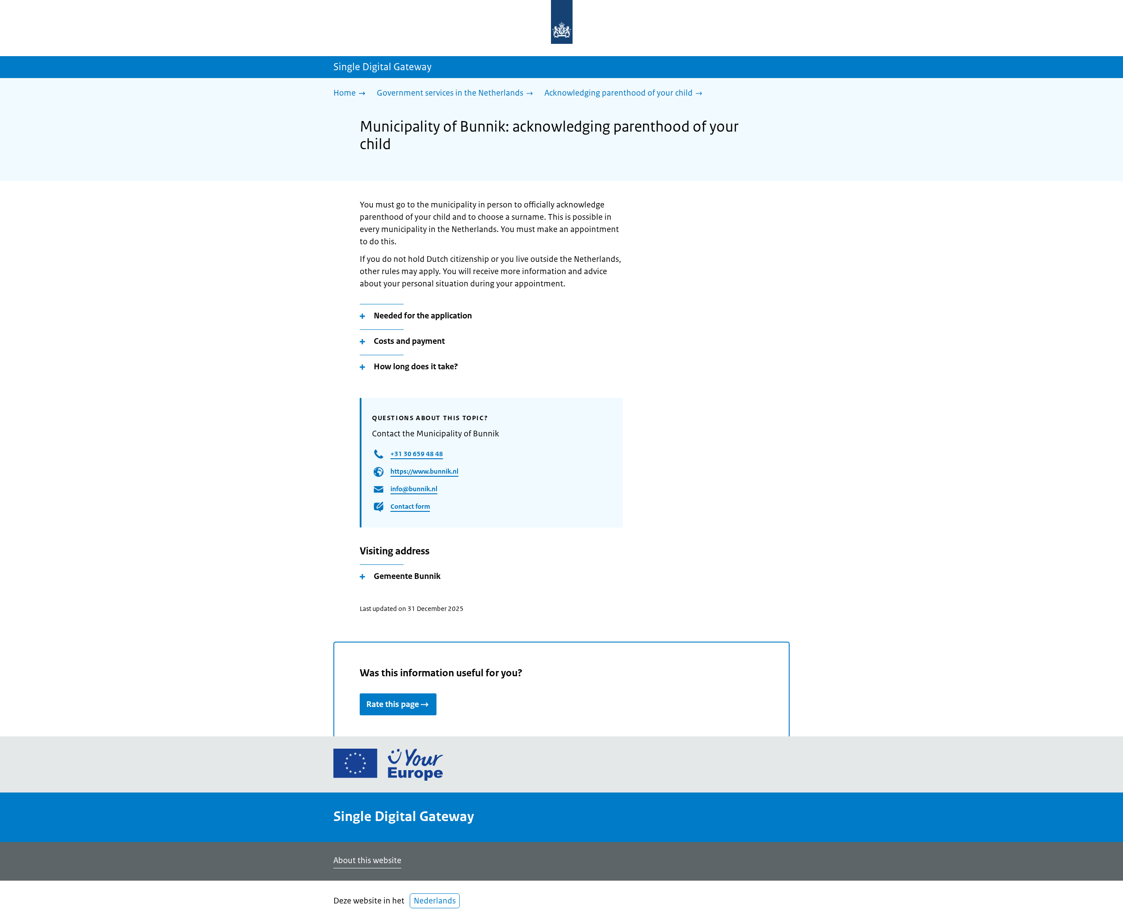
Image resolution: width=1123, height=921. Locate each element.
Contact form (410, 506)
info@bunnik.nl (413, 489)
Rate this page (392, 704)
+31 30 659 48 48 (416, 454)
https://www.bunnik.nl (424, 471)
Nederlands (435, 901)
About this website (367, 860)
